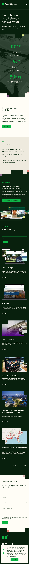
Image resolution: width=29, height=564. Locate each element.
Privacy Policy (24, 517)
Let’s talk (6, 126)
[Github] (9, 544)
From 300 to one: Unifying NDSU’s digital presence (12, 187)
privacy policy (11, 556)
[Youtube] (6, 544)
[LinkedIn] (3, 544)
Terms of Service (6, 518)
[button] (13, 465)
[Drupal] (12, 544)
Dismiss (15, 559)
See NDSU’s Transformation (11, 200)
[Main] (26, 4)
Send (5, 522)
